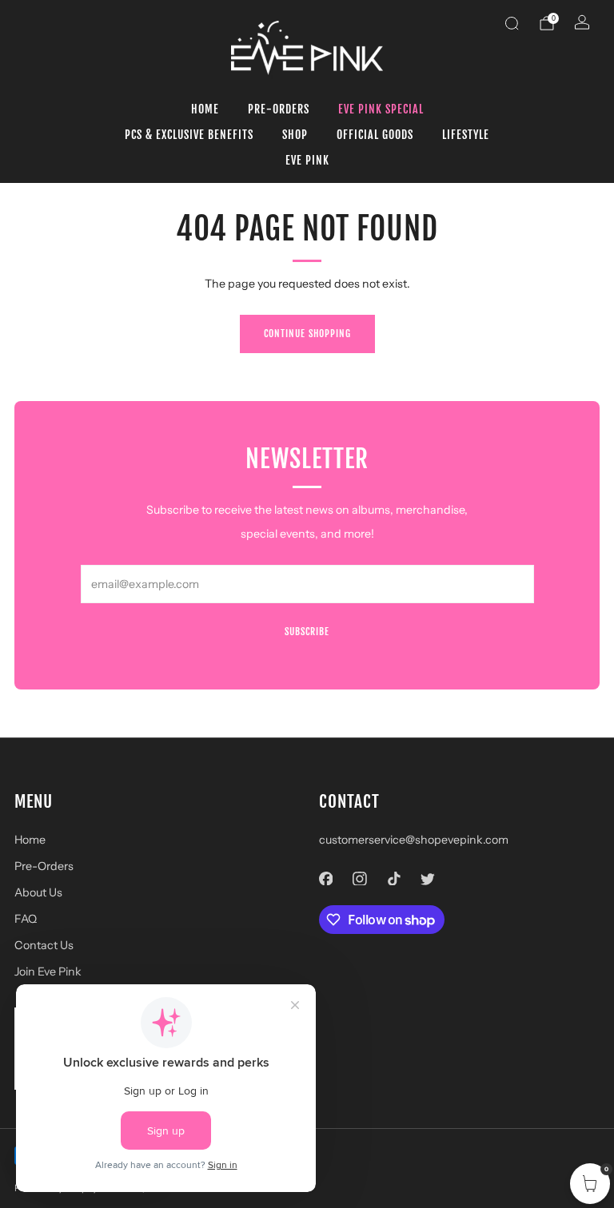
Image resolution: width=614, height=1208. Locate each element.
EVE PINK (307, 160)
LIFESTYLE (465, 134)
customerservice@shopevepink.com (413, 839)
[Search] (512, 23)
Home (205, 109)
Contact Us (44, 945)
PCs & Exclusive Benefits (189, 134)
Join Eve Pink (48, 971)
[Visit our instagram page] (360, 878)
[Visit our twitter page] (428, 878)
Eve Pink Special (381, 109)
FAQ (25, 919)
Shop (295, 134)
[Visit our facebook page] (326, 878)
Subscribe (307, 632)
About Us (38, 892)
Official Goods (375, 134)
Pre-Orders (278, 109)
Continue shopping (307, 334)
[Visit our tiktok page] (394, 878)
